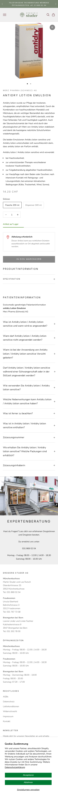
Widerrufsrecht (10, 711)
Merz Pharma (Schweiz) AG (20, 90)
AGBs (5, 696)
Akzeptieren (28, 775)
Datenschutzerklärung (15, 767)
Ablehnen (28, 782)
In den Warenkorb (28, 259)
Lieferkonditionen (11, 706)
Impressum (8, 716)
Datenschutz (8, 701)
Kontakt (6, 721)
